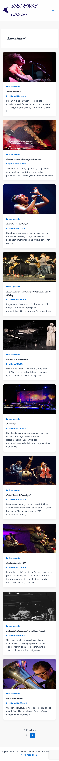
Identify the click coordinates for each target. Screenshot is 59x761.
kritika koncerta (13, 87)
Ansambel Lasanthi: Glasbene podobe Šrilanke (23, 159)
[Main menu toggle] (53, 10)
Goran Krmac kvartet (14, 698)
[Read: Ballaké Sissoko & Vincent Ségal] (29, 470)
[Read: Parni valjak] (29, 399)
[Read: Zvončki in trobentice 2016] (29, 538)
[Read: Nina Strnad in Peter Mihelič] (29, 334)
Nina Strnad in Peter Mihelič (17, 359)
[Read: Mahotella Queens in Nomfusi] (29, 199)
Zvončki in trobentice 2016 (15, 563)
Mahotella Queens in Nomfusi (17, 223)
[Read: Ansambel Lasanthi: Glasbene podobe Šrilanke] (29, 134)
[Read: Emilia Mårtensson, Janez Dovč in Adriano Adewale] (29, 606)
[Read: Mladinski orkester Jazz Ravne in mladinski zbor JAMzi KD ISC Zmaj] (29, 267)
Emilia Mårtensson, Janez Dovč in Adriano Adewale (25, 631)
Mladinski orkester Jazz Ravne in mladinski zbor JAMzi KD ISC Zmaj (28, 293)
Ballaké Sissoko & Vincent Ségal (18, 495)
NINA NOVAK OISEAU (23, 10)
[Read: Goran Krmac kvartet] (29, 674)
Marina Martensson (13, 91)
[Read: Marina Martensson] (29, 67)
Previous (30, 730)
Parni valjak (11, 423)
